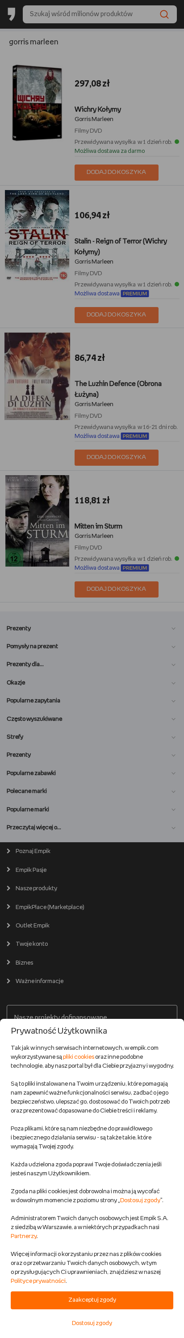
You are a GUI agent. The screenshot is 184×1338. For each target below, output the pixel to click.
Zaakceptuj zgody (92, 1300)
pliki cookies (78, 1057)
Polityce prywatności (38, 1281)
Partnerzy (24, 1236)
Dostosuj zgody (140, 1201)
